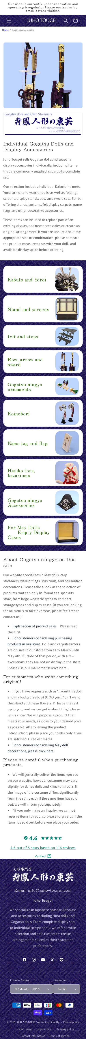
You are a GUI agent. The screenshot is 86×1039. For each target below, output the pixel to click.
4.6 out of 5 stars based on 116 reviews (42, 847)
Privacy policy (24, 1029)
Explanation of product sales (35, 626)
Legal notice (44, 1029)
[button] (9, 20)
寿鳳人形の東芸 (26, 1022)
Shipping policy (65, 1029)
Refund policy (71, 1022)
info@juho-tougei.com (50, 890)
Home (5, 29)
